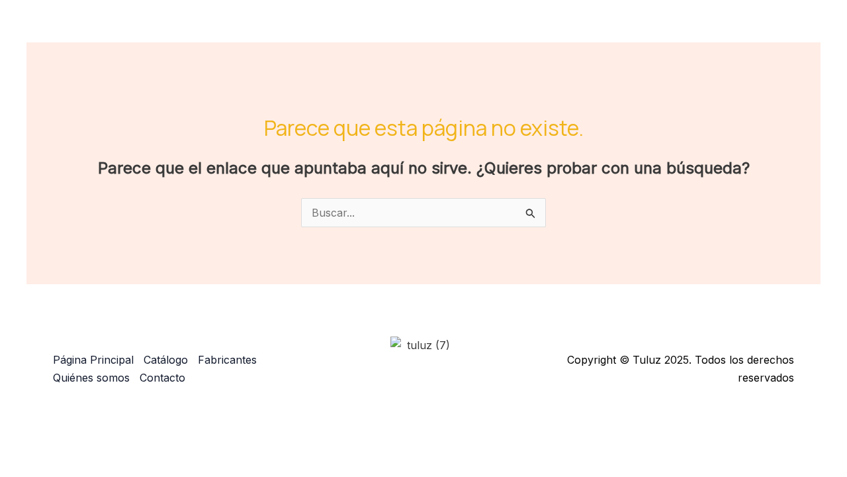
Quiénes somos (691, 29)
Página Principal (433, 29)
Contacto (774, 29)
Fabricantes (602, 29)
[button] (546, 30)
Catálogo (517, 29)
